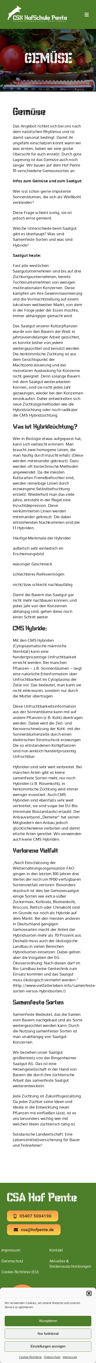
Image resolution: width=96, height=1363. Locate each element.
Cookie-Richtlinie (30, 1357)
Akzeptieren (48, 1321)
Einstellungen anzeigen (48, 1346)
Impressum (70, 1357)
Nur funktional (48, 1333)
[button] (89, 1293)
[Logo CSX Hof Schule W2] (37, 7)
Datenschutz (52, 1357)
